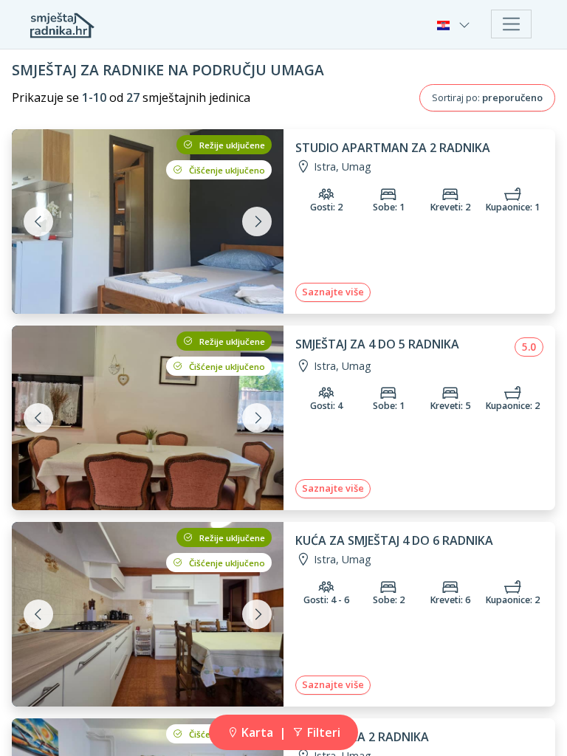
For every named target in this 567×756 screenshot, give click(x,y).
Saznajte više (333, 291)
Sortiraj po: (487, 97)
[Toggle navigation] (511, 24)
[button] (455, 24)
